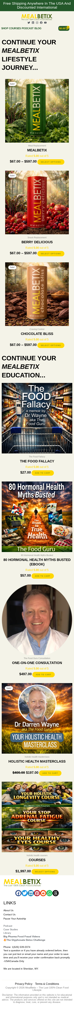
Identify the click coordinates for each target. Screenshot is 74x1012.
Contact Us (9, 914)
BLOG (37, 28)
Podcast (27, 28)
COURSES (15, 28)
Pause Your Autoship (14, 918)
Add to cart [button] (42, 473)
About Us (8, 910)
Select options (51, 162)
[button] (18, 893)
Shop (4, 28)
